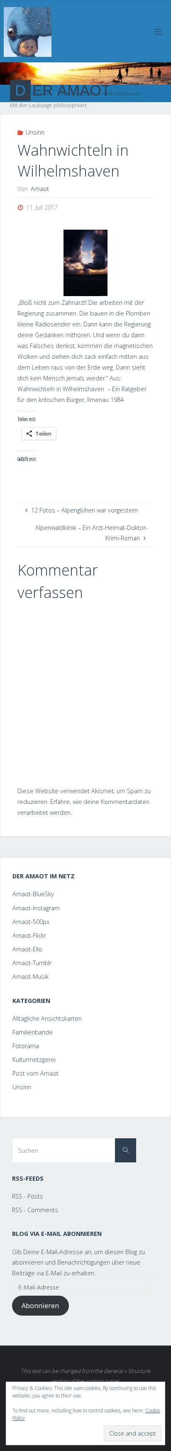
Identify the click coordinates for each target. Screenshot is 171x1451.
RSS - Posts (27, 1196)
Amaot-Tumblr (31, 963)
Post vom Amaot (35, 1073)
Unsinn (35, 132)
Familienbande (32, 1032)
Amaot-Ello (27, 949)
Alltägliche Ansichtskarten (47, 1018)
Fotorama (25, 1046)
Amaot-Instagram (36, 908)
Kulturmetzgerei (34, 1060)
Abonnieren (40, 1305)
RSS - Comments (35, 1210)
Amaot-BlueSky (33, 894)
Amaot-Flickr (29, 935)
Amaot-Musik (30, 976)
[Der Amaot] (27, 31)
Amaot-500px (30, 922)
